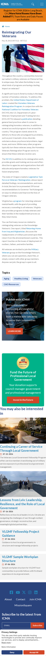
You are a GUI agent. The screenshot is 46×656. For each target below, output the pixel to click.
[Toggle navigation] (42, 4)
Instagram (30, 592)
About (8, 599)
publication (27, 119)
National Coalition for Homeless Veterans (20, 109)
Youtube (18, 592)
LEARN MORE (14, 331)
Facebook (12, 592)
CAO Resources (11, 284)
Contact (20, 599)
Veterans (37, 278)
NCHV (9, 159)
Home (7, 26)
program (18, 201)
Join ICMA (35, 599)
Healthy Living (21, 278)
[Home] (12, 4)
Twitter (24, 592)
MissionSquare (23, 605)
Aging (6, 278)
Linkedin (36, 592)
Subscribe (37, 625)
